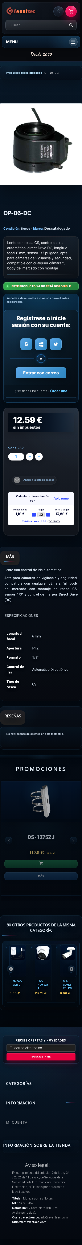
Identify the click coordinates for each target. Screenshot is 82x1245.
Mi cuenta (17, 1122)
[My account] (58, 11)
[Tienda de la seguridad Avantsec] (21, 11)
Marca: (38, 228)
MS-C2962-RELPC (67, 985)
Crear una (58, 391)
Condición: (11, 228)
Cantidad (16, 447)
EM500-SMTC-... (17, 985)
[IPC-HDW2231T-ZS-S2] (43, 960)
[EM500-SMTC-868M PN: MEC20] (17, 960)
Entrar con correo (41, 372)
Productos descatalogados (24, 72)
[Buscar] (71, 25)
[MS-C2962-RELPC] (68, 960)
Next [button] (73, 840)
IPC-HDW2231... (43, 985)
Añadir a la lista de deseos (38, 479)
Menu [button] (12, 42)
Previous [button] (8, 840)
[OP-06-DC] (41, 144)
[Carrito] (71, 11)
